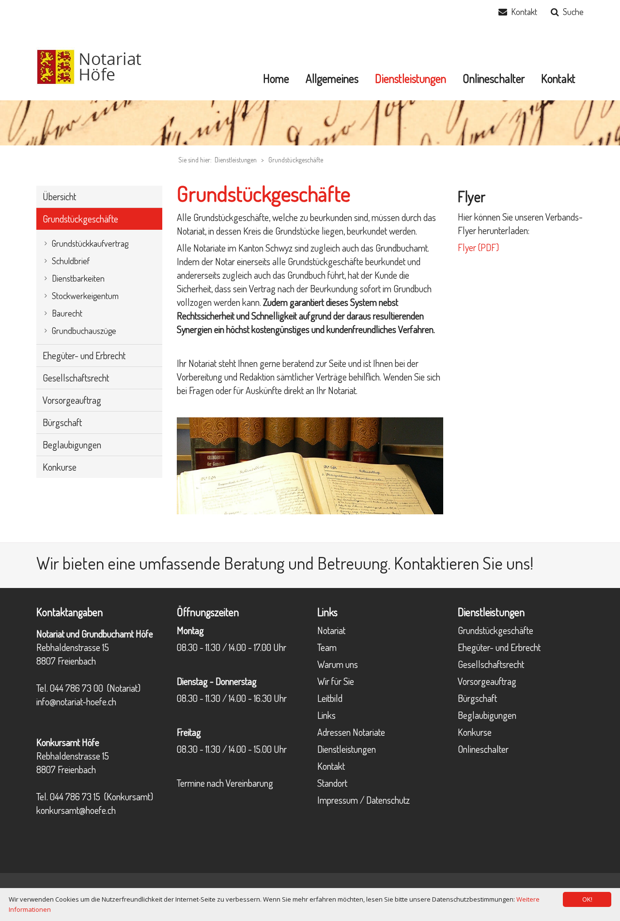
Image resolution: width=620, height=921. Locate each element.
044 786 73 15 (75, 796)
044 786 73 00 (76, 688)
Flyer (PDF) (478, 247)
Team (327, 647)
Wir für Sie (335, 681)
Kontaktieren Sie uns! (463, 563)
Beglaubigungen (487, 715)
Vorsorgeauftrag (487, 681)
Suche (573, 11)
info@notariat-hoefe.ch (76, 701)
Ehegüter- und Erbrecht (499, 647)
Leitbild (329, 698)
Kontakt (524, 11)
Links (326, 715)
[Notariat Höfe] (95, 65)
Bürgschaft (477, 698)
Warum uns (337, 664)
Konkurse (475, 732)
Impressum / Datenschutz (363, 800)
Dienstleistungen (346, 749)
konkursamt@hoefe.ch (76, 810)
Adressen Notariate (351, 732)
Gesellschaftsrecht (491, 664)
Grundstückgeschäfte (295, 160)
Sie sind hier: (195, 160)
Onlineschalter (483, 749)
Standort (332, 783)
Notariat (331, 630)
